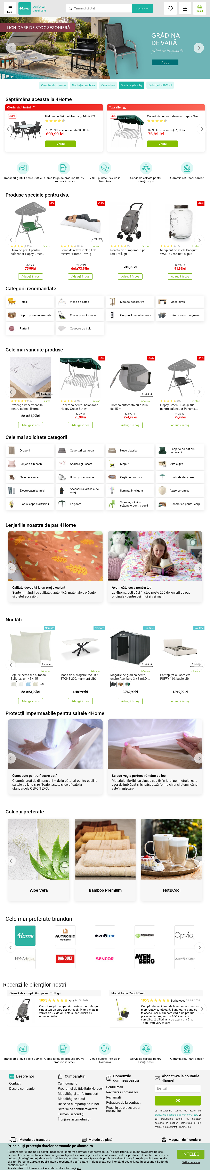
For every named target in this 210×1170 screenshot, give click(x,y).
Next (199, 48)
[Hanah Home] (25, 959)
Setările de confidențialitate (77, 1109)
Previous (11, 48)
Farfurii (24, 328)
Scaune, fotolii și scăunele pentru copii (134, 504)
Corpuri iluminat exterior (135, 315)
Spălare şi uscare (81, 463)
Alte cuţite (176, 463)
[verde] (128, 684)
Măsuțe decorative (132, 301)
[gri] (14, 684)
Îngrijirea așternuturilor (74, 1119)
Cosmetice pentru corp (185, 504)
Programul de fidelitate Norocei (80, 1088)
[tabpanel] (105, 48)
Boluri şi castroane (82, 477)
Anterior (11, 947)
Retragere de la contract (123, 1102)
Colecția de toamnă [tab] (53, 85)
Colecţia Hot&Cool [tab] (160, 85)
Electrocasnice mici (32, 490)
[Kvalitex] (105, 935)
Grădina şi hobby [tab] (131, 85)
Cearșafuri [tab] (108, 85)
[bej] (35, 684)
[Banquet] (65, 959)
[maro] (120, 684)
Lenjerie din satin (31, 463)
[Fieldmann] (145, 935)
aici (79, 1168)
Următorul (199, 947)
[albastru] (28, 684)
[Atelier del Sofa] (184, 959)
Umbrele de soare (182, 477)
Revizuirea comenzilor (122, 1092)
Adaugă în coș (31, 276)
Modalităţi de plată (71, 1098)
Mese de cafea (79, 301)
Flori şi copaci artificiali (34, 504)
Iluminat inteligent (131, 490)
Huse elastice (129, 450)
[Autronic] (65, 935)
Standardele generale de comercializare (176, 1114)
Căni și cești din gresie (185, 315)
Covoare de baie (80, 328)
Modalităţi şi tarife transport (78, 1093)
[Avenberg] (145, 959)
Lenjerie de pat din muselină (182, 450)
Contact (15, 1083)
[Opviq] (184, 935)
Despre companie (21, 1088)
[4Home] (25, 935)
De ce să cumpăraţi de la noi (78, 1104)
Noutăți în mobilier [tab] (83, 85)
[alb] (21, 684)
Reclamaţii (114, 1097)
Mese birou (177, 301)
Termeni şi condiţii (71, 1114)
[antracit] (113, 684)
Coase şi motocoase (83, 315)
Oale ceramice (29, 477)
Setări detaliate (191, 1162)
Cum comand (67, 1083)
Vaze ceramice (179, 490)
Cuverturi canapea (82, 450)
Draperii (25, 450)
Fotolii (23, 301)
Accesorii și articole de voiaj (84, 490)
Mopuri (124, 463)
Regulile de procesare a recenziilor (123, 1109)
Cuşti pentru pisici (131, 477)
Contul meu (114, 1087)
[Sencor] (105, 959)
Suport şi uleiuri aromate (35, 315)
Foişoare (75, 504)
